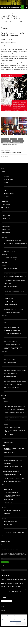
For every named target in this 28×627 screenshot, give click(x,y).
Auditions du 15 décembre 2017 (11, 327)
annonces (6, 176)
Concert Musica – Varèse (10, 273)
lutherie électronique (17, 142)
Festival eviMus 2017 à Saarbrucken (12, 318)
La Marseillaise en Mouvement (11, 257)
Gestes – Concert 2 (9, 301)
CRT (4, 487)
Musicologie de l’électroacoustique (13, 466)
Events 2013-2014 (6, 232)
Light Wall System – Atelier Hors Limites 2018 (14, 280)
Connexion (3, 610)
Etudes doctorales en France (11, 521)
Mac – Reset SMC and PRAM (10, 516)
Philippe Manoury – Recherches (11, 457)
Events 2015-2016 (6, 226)
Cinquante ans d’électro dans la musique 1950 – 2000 (15, 431)
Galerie (2, 23)
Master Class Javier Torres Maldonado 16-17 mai (15, 338)
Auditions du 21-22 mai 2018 (10, 341)
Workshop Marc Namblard (10, 251)
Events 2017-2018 (6, 221)
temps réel (14, 144)
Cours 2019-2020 (6, 204)
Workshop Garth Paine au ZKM (11, 248)
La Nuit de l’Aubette (8, 283)
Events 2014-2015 (6, 229)
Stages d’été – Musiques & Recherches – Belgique (12, 583)
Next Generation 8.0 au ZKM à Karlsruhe (13, 309)
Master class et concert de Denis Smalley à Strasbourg (13, 589)
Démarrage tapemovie (10, 504)
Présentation (5, 201)
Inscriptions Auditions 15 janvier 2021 (14, 532)
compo (2, 13)
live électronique (6, 142)
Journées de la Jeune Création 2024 (12, 240)
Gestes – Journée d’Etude (11, 304)
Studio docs (7, 513)
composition (14, 139)
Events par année (5, 207)
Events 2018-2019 (6, 218)
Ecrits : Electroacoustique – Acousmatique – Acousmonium (16, 418)
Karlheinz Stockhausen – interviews (12, 481)
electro (7, 13)
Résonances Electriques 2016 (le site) (13, 365)
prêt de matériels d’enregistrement (12, 510)
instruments (16, 13)
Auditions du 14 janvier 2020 (10, 268)
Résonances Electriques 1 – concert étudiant (15, 392)
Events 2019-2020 (6, 215)
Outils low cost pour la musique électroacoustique (12, 496)
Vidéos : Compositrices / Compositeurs (14, 415)
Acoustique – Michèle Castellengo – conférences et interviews (12, 475)
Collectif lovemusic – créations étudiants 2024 (15, 243)
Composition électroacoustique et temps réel (11, 7)
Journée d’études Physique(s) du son (12, 333)
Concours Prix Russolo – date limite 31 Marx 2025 (12, 586)
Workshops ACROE (8, 442)
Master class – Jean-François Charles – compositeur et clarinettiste (13, 348)
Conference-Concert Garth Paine (12, 330)
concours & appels (8, 179)
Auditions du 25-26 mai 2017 (10, 359)
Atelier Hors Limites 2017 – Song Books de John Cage (15, 321)
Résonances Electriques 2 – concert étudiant (15, 381)
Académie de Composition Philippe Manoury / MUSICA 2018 (15, 277)
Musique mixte (7, 463)
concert (20, 139)
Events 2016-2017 (6, 223)
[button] (9, 123)
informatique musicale (18, 140)
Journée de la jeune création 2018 (12, 344)
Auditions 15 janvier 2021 (10, 529)
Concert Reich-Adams (9, 336)
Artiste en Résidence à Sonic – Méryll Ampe (14, 325)
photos (8, 144)
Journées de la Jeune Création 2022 (12, 259)
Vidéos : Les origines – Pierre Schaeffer (14, 409)
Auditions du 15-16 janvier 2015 (11, 387)
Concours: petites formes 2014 (8, 157)
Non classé (6, 196)
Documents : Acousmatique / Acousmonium (15, 412)
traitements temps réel (9, 455)
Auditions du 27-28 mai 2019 (10, 307)
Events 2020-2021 (6, 212)
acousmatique (5, 139)
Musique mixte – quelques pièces (13, 427)
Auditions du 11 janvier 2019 (10, 286)
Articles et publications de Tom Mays (13, 460)
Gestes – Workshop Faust (11, 295)
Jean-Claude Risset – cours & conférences (14, 478)
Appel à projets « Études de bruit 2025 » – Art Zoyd (12, 591)
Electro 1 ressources (10, 403)
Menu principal (26, 7)
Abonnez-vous (5, 562)
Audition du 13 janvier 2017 (10, 362)
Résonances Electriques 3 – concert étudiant (15, 370)
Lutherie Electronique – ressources (14, 437)
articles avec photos (9, 193)
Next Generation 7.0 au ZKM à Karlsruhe (13, 356)
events (10, 13)
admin (12, 23)
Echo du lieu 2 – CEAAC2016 (10, 376)
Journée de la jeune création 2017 (12, 354)
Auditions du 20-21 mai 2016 (10, 373)
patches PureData (8, 489)
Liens (2, 535)
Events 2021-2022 (6, 210)
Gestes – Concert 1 (9, 298)
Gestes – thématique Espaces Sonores (13, 289)
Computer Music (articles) (10, 452)
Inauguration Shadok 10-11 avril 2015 (13, 384)
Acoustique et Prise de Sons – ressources (15, 406)
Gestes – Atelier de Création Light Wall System (14, 292)
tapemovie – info (9, 502)
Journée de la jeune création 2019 (12, 312)
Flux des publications (6, 613)
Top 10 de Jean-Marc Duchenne (11, 492)
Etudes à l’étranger (8, 524)
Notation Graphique (10, 421)
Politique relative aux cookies (15, 621)
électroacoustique (6, 140)
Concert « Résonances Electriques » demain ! (11, 151)
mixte (3, 144)
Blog (3, 171)
